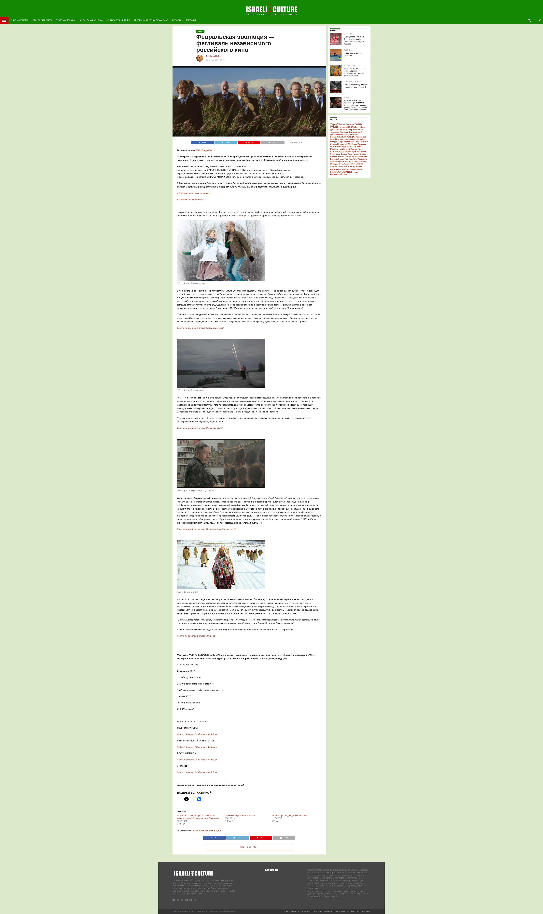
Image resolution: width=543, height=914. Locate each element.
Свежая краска (351, 156)
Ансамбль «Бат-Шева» (91, 20)
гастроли (355, 166)
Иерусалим (344, 132)
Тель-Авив (349, 159)
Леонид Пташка (337, 144)
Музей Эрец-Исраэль (355, 151)
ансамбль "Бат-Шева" (338, 167)
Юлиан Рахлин (344, 164)
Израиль (354, 134)
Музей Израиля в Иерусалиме (341, 147)
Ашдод (342, 127)
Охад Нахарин (341, 154)
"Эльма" (359, 124)
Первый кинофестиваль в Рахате (240, 816)
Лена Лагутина (361, 142)
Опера (332, 154)
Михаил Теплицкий (358, 144)
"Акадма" (334, 124)
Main (334, 126)
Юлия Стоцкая (356, 164)
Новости (176, 20)
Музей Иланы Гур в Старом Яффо (151, 20)
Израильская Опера (42, 20)
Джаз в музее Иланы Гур (341, 130)
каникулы (335, 169)
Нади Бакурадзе (204, 150)
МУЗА (347, 144)
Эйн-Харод (334, 164)
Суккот (341, 159)
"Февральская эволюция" (207, 831)
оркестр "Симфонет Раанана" (352, 169)
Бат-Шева (360, 127)
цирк (345, 175)
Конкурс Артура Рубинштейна (342, 142)
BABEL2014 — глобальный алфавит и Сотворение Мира (325, 911)
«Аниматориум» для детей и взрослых (290, 816)
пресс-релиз (341, 172)
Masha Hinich (215, 56)
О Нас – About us (19, 20)
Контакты (191, 20)
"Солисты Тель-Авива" (346, 124)
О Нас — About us (291, 911)
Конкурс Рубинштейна (118, 20)
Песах (350, 154)
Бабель (350, 126)
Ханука (364, 161)
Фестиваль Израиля (352, 161)
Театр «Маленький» (66, 20)
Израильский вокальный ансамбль (350, 139)
